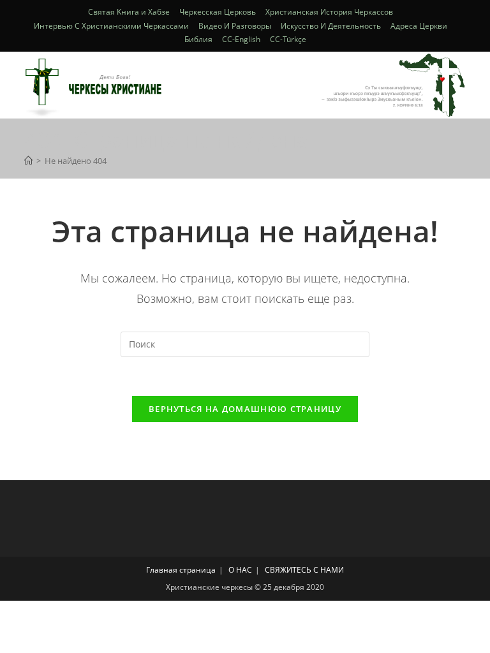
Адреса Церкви (418, 25)
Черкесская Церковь (217, 11)
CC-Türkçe (288, 39)
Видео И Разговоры (234, 25)
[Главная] (28, 160)
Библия (198, 39)
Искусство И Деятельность (331, 25)
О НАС (240, 569)
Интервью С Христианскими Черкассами (111, 25)
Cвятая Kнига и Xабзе (129, 11)
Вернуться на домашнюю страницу (245, 409)
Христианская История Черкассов (329, 11)
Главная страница (181, 569)
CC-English (241, 39)
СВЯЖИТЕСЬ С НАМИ (304, 569)
